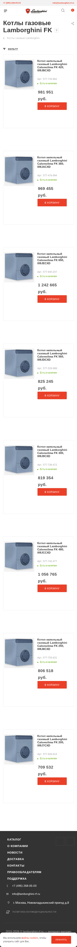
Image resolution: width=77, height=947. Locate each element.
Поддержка (17, 878)
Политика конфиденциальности (34, 912)
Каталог (14, 839)
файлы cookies (29, 938)
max (60, 841)
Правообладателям (24, 872)
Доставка (15, 859)
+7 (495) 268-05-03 (12, 3)
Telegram (70, 841)
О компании (17, 846)
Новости (15, 852)
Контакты (15, 865)
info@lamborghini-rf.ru (63, 3)
